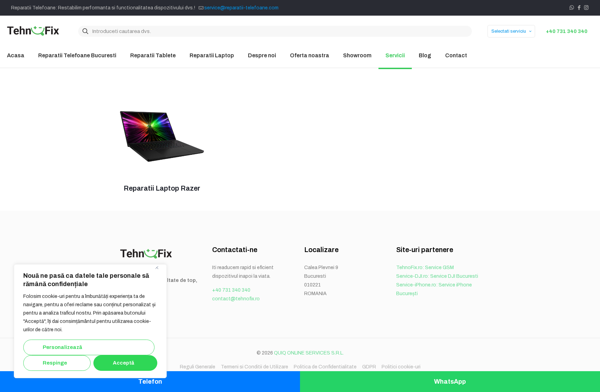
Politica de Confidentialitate (325, 366)
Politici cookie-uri (401, 366)
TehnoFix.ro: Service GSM (425, 267)
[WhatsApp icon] (571, 7)
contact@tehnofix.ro (236, 298)
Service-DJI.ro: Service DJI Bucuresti (437, 276)
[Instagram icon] (586, 7)
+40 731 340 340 (567, 31)
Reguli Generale (197, 366)
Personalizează (62, 347)
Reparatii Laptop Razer (162, 188)
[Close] (159, 270)
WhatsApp (450, 381)
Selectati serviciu (508, 31)
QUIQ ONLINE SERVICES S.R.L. (309, 353)
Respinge (55, 363)
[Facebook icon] (579, 7)
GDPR (369, 366)
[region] (90, 321)
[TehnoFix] (33, 31)
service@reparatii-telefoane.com (241, 7)
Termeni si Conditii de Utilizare (254, 366)
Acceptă (123, 363)
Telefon (150, 381)
